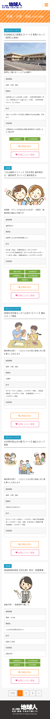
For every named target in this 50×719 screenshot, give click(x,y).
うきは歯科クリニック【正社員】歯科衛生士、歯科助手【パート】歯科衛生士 (23, 173)
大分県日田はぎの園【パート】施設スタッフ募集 (24, 443)
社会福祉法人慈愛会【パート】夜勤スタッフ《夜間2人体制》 (24, 36)
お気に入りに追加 (26, 154)
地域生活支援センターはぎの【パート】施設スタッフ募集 (24, 314)
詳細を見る (25, 146)
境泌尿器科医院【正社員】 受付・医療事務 (23, 570)
